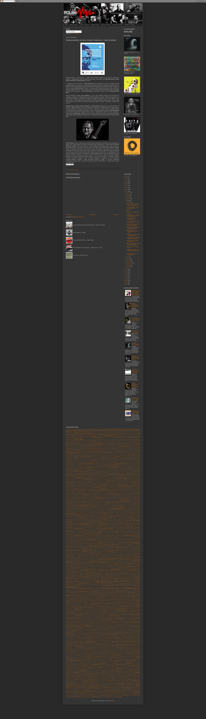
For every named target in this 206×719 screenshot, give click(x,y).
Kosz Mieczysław (133, 534)
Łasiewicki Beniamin (84, 557)
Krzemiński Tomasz (107, 540)
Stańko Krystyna (115, 641)
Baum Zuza (113, 439)
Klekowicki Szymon (122, 523)
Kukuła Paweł (106, 543)
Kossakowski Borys (136, 532)
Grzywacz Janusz (78, 494)
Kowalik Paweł (68, 536)
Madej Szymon (131, 559)
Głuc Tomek (119, 486)
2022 (126, 276)
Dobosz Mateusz (83, 467)
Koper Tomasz (83, 531)
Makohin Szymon (97, 562)
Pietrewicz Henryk (92, 602)
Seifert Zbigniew (80, 628)
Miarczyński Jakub (90, 571)
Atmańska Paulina (87, 434)
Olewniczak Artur (75, 590)
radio (74, 615)
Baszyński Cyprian (101, 439)
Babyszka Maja (110, 434)
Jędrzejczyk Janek (94, 509)
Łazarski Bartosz (98, 557)
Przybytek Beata (111, 613)
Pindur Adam (68, 603)
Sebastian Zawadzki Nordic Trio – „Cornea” (135, 344)
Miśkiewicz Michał (99, 576)
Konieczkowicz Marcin (87, 530)
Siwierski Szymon (115, 630)
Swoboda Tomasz (100, 649)
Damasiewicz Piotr (118, 463)
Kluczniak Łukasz (103, 524)
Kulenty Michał (135, 543)
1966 (80, 429)
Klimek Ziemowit (84, 524)
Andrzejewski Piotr (112, 433)
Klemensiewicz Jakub (131, 523)
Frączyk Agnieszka (130, 478)
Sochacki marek (69, 637)
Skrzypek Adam (89, 633)
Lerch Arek (99, 550)
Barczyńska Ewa (104, 437)
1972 (91, 429)
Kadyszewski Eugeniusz (119, 513)
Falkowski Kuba (122, 475)
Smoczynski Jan (87, 634)
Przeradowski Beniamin (112, 611)
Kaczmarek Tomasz (95, 513)
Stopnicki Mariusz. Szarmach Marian (90, 645)
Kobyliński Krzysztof (122, 525)
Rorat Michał (131, 619)
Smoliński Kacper (123, 634)
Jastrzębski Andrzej (129, 508)
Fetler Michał (75, 477)
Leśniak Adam (127, 550)
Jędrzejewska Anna (101, 509)
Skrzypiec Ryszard (103, 633)
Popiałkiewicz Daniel (112, 607)
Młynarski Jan (119, 576)
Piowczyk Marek (125, 603)
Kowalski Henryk (106, 536)
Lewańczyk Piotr (117, 551)
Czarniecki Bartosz (90, 462)
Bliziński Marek (112, 444)
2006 (87, 430)
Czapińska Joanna (77, 462)
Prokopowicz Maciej (69, 611)
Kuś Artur (133, 546)
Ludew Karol (101, 555)
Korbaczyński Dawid (107, 531)
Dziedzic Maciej (120, 474)
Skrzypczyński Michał (82, 633)
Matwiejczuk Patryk (89, 569)
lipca (127, 257)
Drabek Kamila (75, 470)
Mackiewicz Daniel (102, 559)
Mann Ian (83, 565)
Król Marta (118, 539)
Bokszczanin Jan (73, 447)
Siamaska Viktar (100, 629)
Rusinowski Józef (73, 622)
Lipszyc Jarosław (71, 554)
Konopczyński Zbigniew (128, 530)
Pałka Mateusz (101, 594)
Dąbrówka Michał (125, 464)
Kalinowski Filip (105, 515)
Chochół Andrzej (99, 455)
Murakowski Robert (124, 578)
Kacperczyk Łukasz (93, 512)
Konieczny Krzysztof (111, 530)
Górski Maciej (68, 490)
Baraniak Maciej (69, 437)
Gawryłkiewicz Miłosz (136, 482)
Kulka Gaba (75, 544)
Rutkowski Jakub (94, 622)
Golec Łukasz (77, 487)
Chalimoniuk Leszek (107, 454)
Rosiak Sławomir (137, 619)
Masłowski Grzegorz (75, 567)
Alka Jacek (87, 433)
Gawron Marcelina (98, 482)
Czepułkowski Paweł (69, 463)
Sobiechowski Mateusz (95, 636)
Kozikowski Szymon (74, 538)
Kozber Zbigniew (130, 536)
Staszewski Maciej (103, 642)
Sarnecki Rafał (89, 626)
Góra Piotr (98, 489)
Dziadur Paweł (106, 474)
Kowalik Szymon (75, 536)
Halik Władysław (78, 497)
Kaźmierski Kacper (129, 520)
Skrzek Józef (68, 633)
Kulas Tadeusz (117, 543)
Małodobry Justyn (136, 563)
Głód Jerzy (93, 486)
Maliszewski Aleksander (100, 563)
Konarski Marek (133, 528)
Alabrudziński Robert (120, 431)
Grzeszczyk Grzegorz (120, 493)
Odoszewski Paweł (97, 587)
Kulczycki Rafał (122, 543)
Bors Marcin (120, 448)
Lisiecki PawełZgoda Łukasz (79, 554)
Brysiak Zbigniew (78, 451)
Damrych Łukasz (132, 463)
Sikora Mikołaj (80, 630)
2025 (126, 282)
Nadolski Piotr (133, 580)
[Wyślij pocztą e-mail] (67, 164)
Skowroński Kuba (121, 632)
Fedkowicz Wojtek (136, 475)
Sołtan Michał (96, 638)
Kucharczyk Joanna (110, 542)
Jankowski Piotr (137, 505)
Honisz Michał (68, 500)
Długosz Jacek (69, 467)
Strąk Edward (121, 645)
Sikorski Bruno (91, 630)
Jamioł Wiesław (113, 504)
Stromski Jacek (134, 645)
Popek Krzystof (98, 607)
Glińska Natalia (110, 485)
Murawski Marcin (136, 578)
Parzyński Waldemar (104, 595)
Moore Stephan (86, 577)
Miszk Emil (75, 576)
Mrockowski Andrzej (81, 578)
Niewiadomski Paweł (80, 584)
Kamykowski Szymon (134, 516)
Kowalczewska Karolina (91, 535)
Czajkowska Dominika (115, 460)
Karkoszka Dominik (69, 519)
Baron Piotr (120, 437)
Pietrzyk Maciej (106, 602)
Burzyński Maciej (115, 452)
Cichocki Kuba (75, 458)
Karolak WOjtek (103, 519)
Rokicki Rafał (73, 619)
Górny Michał (137, 489)
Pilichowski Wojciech (129, 602)
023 (66, 429)
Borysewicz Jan (125, 448)
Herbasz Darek (85, 498)
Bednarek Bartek (89, 440)
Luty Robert (120, 555)
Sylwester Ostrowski (129, 649)
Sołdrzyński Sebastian (83, 638)
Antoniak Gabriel (134, 433)
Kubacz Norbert (82, 542)
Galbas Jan (138, 479)
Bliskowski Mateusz (105, 444)
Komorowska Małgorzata (118, 528)
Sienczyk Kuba (69, 630)
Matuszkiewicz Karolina (80, 569)
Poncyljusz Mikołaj (90, 607)
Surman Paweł (69, 649)
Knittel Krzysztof (84, 525)
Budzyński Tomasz (136, 451)
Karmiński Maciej (83, 519)
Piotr (79, 603)
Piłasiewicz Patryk (136, 602)
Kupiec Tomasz (131, 544)
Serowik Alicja (68, 629)
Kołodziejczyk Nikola (78, 528)
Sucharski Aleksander (99, 648)
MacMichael (118, 559)
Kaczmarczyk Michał (126, 512)
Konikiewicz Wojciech (119, 530)
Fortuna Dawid (80, 478)
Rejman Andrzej (105, 617)
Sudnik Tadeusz (126, 648)
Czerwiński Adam (89, 463)
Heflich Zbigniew (134, 497)
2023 (126, 278)
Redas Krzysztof (99, 617)
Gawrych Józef (128, 482)
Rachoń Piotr (126, 614)
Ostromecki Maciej (133, 591)
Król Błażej (114, 539)
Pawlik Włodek (133, 596)
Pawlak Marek (97, 596)
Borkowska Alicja (137, 447)
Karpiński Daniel (121, 519)
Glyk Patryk (76, 486)
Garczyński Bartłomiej (119, 481)
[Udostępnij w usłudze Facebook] (71, 164)
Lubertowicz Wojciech (135, 554)
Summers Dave (137, 648)
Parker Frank (97, 595)
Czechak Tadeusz (111, 462)
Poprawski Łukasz (78, 609)
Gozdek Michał (93, 489)
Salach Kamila (115, 625)
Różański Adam (80, 621)
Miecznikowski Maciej (75, 573)
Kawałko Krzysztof (85, 520)
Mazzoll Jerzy (102, 570)
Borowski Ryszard (113, 448)
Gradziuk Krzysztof (95, 490)
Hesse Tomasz (106, 498)
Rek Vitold (117, 617)
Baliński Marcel (76, 435)
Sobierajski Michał (104, 636)
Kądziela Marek (69, 521)
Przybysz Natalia (98, 613)
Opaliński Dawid (125, 590)
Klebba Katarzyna (115, 523)
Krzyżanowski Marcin (70, 542)
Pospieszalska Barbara (93, 609)
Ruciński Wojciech (101, 621)
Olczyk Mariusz (122, 587)
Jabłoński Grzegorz (110, 501)
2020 (126, 272)
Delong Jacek (68, 466)
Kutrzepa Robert (93, 547)
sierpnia (128, 259)
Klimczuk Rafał (78, 524)
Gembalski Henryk (96, 483)
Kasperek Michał (133, 519)
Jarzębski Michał (69, 508)
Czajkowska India (122, 460)
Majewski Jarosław (122, 561)
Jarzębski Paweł (75, 508)
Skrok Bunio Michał (136, 632)
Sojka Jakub (78, 637)
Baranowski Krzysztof (83, 437)
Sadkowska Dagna (69, 625)
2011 (126, 180)
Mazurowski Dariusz (95, 570)
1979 (106, 429)
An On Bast (99, 433)
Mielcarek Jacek (83, 573)
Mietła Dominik (113, 573)
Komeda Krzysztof (99, 528)
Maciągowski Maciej (81, 559)
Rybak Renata (133, 622)
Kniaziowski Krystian (77, 525)
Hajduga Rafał (129, 496)
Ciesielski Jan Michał (111, 458)
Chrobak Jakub (111, 456)
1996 (137, 429)
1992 (128, 429)
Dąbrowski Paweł (103, 464)
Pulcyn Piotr (71, 614)
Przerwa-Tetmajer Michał (121, 611)
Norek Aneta (99, 584)
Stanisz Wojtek (77, 641)
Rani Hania (127, 615)
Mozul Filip (138, 577)
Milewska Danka (90, 574)
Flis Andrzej (110, 477)
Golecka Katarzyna (88, 487)
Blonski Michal (118, 444)
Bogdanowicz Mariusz (124, 446)
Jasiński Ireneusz (95, 508)
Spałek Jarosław (132, 638)
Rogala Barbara (99, 618)
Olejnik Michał (68, 588)
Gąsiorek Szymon (88, 483)
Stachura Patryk (124, 640)
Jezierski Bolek (88, 509)
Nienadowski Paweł (72, 584)
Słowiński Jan (137, 633)
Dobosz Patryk (90, 467)
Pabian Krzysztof (110, 592)
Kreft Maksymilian (108, 539)
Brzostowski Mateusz (100, 451)
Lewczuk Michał (137, 551)
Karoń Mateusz (110, 519)
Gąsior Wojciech (81, 483)
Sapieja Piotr (75, 626)
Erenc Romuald (112, 475)
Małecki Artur (112, 563)
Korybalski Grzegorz (83, 532)
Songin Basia (107, 638)
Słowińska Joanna (131, 633)
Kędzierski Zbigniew (76, 521)
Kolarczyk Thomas (102, 527)
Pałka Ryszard (107, 594)
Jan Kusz (118, 504)
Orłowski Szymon (136, 590)
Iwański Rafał (84, 501)
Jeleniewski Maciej (73, 509)
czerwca (128, 202)
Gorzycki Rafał (76, 489)
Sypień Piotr (135, 649)
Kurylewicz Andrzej (114, 546)
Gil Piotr (86, 485)
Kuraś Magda (68, 546)
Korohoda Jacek (75, 532)
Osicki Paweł (94, 591)
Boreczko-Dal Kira (118, 447)
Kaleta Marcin (72, 515)
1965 (77, 429)
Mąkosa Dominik (121, 570)
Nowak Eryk (138, 584)
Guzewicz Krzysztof (71, 496)
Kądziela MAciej (136, 520)
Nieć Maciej (76, 582)
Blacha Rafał (87, 444)
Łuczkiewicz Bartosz (77, 558)
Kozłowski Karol (95, 538)
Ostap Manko (112, 591)
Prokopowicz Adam (136, 610)
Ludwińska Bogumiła (107, 555)
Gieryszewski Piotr (76, 485)
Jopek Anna (138, 509)
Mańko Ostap (95, 565)
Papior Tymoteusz (83, 595)
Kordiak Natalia (115, 531)
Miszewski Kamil (69, 576)
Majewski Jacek (108, 561)
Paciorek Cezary (131, 592)
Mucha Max (103, 578)
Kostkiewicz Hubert (103, 534)
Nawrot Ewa (132, 581)
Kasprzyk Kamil (72, 520)
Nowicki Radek (136, 585)
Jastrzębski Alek (121, 508)
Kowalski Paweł (118, 536)
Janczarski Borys (133, 504)
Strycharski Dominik (80, 646)
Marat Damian (100, 565)
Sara (79, 626)
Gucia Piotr (98, 494)
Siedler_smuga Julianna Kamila (122, 629)
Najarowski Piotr (83, 581)
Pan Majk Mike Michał (127, 594)
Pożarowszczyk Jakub (96, 610)
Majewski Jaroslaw (114, 561)
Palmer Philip (87, 594)
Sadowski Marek (92, 625)
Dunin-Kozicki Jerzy (122, 471)
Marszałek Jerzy (117, 566)
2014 (126, 185)
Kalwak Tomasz (77, 516)
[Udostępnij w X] (70, 164)
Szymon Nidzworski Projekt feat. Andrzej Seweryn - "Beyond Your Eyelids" (89, 225)
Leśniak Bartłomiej (133, 550)
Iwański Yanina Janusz (91, 501)
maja (127, 200)
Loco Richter (107, 554)
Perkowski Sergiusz (126, 598)
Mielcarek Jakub (90, 573)
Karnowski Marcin (96, 519)
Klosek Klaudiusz (96, 524)
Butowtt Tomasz (122, 452)
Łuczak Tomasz (136, 557)
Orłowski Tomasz (69, 591)
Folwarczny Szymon (130, 477)
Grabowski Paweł (74, 490)
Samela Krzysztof (128, 625)
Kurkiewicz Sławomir (93, 546)
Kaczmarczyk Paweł (70, 513)
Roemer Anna (92, 618)
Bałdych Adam (94, 436)
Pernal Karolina (79, 599)
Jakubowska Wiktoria (83, 504)
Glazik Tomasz (104, 485)
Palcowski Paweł (82, 594)
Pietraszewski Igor (85, 602)
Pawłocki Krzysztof (72, 598)
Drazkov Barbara (103, 470)
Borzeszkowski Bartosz (132, 448)
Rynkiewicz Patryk (106, 623)
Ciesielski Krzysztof (119, 458)
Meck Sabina (127, 570)
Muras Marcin (130, 578)
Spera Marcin (137, 638)
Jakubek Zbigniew (136, 502)
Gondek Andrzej (129, 487)
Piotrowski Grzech (111, 603)
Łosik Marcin (116, 557)
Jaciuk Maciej (133, 501)
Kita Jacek (96, 523)
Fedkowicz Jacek (129, 475)
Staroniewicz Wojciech (79, 642)
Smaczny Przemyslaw (79, 634)
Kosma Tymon (118, 532)
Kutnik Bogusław (78, 547)
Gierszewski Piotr (69, 485)
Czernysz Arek (83, 463)
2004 (82, 430)
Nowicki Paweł (125, 585)
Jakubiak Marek (69, 504)
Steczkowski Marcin (70, 644)
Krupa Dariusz (70, 540)
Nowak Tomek (80, 585)
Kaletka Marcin (86, 515)
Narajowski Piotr (126, 581)
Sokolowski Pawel (96, 637)
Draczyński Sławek (82, 470)
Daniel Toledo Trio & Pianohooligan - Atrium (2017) (132, 231)
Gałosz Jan (79, 481)
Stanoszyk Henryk (107, 641)
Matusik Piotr (122, 567)
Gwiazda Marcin (91, 496)
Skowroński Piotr (128, 632)
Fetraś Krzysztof (82, 477)
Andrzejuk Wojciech (120, 433)
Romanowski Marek (94, 619)
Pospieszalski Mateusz (130, 609)
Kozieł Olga (68, 538)
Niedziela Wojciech (101, 582)
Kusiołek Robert (128, 546)
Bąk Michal (72, 440)
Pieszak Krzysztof (72, 602)
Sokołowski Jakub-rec (120, 637)
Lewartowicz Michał (124, 551)
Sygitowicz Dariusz (113, 649)
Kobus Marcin (107, 525)
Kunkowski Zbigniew (123, 544)
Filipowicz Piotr (93, 477)
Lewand (70, 551)
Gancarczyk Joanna (85, 481)
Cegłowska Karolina (80, 454)
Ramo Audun (122, 615)
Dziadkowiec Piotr (100, 474)
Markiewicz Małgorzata (80, 566)
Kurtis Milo (108, 546)
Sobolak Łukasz (117, 636)
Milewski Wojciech (102, 574)
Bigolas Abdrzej (134, 443)
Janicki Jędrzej (84, 505)
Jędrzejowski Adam (118, 509)
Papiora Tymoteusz (90, 595)
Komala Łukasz (86, 528)
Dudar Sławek (86, 471)
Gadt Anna (94, 479)
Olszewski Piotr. (103, 590)
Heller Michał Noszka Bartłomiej (76, 498)
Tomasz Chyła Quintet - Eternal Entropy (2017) (133, 222)
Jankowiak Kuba (123, 505)
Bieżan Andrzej (128, 443)
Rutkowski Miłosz (114, 622)
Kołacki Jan (117, 527)
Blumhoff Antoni (127, 444)
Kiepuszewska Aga (117, 521)
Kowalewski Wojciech (136, 535)
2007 (90, 430)
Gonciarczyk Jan (122, 487)
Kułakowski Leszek (107, 544)
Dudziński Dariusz (110, 471)
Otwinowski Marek (90, 592)
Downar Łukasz (69, 470)
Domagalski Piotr (69, 468)
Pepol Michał (114, 598)
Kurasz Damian (137, 544)
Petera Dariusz (90, 599)
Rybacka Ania (127, 622)
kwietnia (128, 198)
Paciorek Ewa (137, 592)
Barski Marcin (125, 437)
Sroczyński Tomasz (90, 640)
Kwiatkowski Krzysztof (128, 547)
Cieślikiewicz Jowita (97, 459)
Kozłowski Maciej (102, 538)
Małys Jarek (68, 565)
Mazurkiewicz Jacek (86, 570)
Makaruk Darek (90, 562)
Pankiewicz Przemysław (135, 594)
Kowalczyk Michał (106, 535)
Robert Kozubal (135, 617)
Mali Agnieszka (129, 562)
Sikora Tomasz (86, 630)
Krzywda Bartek (125, 540)
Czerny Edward (76, 463)
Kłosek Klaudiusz (119, 524)
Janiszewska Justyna (110, 505)
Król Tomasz (122, 539)
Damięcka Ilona (125, 463)
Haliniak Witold (90, 497)
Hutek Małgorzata (89, 500)
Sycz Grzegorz (107, 649)
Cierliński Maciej (103, 458)
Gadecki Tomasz (88, 479)
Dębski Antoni (109, 466)
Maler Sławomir (123, 562)
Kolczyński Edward (110, 527)
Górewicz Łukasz (111, 489)
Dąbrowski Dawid (90, 464)
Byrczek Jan (133, 452)
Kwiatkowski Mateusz (136, 547)
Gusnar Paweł (129, 494)
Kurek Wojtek (85, 546)
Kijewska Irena (123, 521)
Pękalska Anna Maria (129, 599)
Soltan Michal (71, 638)
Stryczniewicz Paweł (88, 646)
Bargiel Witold (109, 437)
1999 (69, 430)
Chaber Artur (93, 454)
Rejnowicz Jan (112, 617)
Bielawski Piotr (89, 443)
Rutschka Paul (121, 622)
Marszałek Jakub (110, 566)
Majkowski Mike (77, 562)
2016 (126, 189)
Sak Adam (97, 625)
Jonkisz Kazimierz (131, 509)
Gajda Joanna (115, 479)
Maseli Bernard (137, 566)
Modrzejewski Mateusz (127, 576)
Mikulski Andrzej (76, 574)
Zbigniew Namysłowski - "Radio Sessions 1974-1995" (135, 305)
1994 (132, 429)
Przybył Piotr (77, 613)
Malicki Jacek (134, 562)
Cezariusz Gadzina (87, 454)
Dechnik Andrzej (137, 464)
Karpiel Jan (115, 519)
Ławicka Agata (91, 557)
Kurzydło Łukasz (121, 546)
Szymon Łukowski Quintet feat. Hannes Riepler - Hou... (133, 204)
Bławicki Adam (93, 445)
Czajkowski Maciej (136, 460)
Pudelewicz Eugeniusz (126, 613)
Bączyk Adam (129, 439)
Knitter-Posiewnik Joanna (93, 525)
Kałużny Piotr (93, 516)
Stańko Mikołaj (122, 641)
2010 (126, 178)
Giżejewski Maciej (92, 485)
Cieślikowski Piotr (104, 459)
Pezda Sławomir (109, 599)
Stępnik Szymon (125, 644)
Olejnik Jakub (137, 587)
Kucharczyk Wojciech (118, 542)
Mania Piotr (73, 565)
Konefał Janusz (79, 530)
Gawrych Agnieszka (121, 482)
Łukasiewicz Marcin (84, 558)
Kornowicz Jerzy (69, 532)
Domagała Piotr (76, 468)
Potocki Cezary (89, 610)
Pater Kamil (135, 595)
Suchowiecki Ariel (115, 648)
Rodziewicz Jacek (86, 618)
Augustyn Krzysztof (94, 434)
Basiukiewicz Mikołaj (93, 439)
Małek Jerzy (117, 563)
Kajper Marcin (126, 513)
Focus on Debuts (84, 24)
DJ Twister (133, 466)
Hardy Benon (122, 497)
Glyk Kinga (72, 486)
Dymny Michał (77, 474)
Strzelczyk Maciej (104, 646)
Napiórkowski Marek (118, 581)
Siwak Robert (108, 630)
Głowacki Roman (88, 486)
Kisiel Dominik (85, 523)
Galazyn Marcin (132, 479)
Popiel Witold (118, 607)
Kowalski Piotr (124, 536)
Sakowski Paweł (102, 625)
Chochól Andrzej (92, 455)
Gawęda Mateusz (70, 482)
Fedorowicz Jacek (69, 477)
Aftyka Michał (105, 431)
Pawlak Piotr (102, 596)
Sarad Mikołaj (82, 626)
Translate (77, 33)
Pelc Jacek (79, 598)
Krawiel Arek (102, 539)
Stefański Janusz (99, 644)
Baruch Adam (78, 439)
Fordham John (137, 477)
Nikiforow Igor (93, 584)
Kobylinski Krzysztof (114, 525)
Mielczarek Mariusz (98, 573)
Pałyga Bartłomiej (119, 594)
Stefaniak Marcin (77, 644)
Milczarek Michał (83, 574)
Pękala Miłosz (122, 599)
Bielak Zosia (83, 443)
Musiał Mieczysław (69, 580)
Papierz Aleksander (76, 595)
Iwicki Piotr (98, 501)
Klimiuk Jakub (90, 524)
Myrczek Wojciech (96, 580)
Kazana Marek (106, 520)
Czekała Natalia (137, 462)
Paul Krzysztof (80, 596)
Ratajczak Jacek (69, 617)
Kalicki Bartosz (92, 515)
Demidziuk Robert (89, 466)
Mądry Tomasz (115, 570)
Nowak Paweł (68, 585)
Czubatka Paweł (97, 463)
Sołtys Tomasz (102, 638)
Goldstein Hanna (71, 487)
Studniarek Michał (118, 646)
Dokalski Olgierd (131, 467)
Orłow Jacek (130, 590)
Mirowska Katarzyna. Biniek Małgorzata (126, 574)
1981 (110, 429)
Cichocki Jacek (69, 458)
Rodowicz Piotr (80, 618)
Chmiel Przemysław (85, 455)
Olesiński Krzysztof (95, 588)
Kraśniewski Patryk (131, 538)
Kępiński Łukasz (90, 521)
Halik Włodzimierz (84, 497)
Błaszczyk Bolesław (86, 445)
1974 (95, 429)
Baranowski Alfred (75, 437)
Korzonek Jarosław (105, 532)
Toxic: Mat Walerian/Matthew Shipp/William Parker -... (132, 228)
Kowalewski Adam (127, 535)
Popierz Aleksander (125, 607)
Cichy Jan (86, 458)
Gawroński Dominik (113, 482)
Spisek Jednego (69, 640)
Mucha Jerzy (98, 578)
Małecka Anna (107, 563)
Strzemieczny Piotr (111, 646)
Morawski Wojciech (96, 577)
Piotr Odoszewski (83, 603)
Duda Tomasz (74, 471)
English (107, 475)
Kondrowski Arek (73, 530)
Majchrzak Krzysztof (74, 561)
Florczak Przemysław (122, 477)
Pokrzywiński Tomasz (104, 606)
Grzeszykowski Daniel (128, 493)
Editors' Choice (74, 24)
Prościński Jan (82, 611)
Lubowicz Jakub (77, 555)
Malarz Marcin (117, 562)
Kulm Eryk (86, 544)
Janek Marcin (71, 505)
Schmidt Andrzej (128, 626)
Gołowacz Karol (109, 487)
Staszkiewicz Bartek (110, 642)
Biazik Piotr (68, 443)
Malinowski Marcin (73, 563)
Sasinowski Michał (102, 626)
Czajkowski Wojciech (70, 462)
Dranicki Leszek (89, 470)
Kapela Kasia (94, 517)
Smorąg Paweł (137, 634)
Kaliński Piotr (126, 515)
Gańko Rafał (98, 481)
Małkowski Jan (130, 563)
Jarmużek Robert (87, 506)
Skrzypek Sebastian (96, 633)
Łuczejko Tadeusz (69, 558)
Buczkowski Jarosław (114, 451)
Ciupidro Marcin (117, 459)
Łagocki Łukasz (137, 555)
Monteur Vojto (75, 577)
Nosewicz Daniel (104, 584)
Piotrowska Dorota (103, 603)
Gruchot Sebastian (109, 491)
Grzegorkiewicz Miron (72, 493)
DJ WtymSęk (137, 466)
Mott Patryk (128, 577)
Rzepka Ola (118, 623)
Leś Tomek (121, 550)
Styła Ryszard (71, 648)
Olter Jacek (109, 590)
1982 (113, 429)
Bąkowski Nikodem (82, 440)
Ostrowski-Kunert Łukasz (82, 592)
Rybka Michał (72, 623)
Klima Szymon (72, 524)
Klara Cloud (109, 523)
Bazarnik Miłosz (123, 439)
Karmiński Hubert (76, 519)
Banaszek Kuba (114, 435)
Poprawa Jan (71, 609)
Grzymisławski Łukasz (70, 494)
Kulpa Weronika (92, 544)
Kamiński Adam (105, 516)
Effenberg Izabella (72, 475)
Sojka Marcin (83, 637)
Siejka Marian (130, 629)
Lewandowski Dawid (93, 551)
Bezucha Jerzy (111, 441)
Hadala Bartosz (104, 496)
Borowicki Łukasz (69, 448)
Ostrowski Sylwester (73, 592)
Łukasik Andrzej (91, 558)
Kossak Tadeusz (129, 532)
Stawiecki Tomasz (128, 642)
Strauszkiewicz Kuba (107, 645)
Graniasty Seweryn (119, 490)
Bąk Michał (76, 440)
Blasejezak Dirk (98, 444)
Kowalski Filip (100, 536)
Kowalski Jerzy (112, 536)
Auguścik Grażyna (102, 434)
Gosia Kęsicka (87, 489)
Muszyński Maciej (83, 580)
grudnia (128, 266)
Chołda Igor (70, 456)
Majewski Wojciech (69, 562)
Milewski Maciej (96, 574)
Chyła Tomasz (129, 456)
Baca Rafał (115, 434)
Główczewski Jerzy (108, 486)
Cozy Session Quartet (129, 459)
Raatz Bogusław (120, 614)
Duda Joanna (137, 470)
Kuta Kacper (72, 547)
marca (127, 196)
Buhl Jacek (68, 452)
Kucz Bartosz (70, 543)
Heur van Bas (112, 498)
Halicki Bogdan (71, 497)
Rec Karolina (92, 617)
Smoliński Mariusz (130, 634)
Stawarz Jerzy (117, 642)
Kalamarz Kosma (133, 513)
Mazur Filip (122, 569)
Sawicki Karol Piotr (115, 626)
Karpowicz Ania (127, 519)
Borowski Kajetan (99, 448)
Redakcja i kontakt (129, 24)
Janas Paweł (126, 504)
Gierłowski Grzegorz (136, 483)
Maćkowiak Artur (124, 559)
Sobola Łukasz (110, 636)
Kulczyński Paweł (129, 543)
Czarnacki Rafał (84, 462)
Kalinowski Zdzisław (120, 515)
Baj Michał (138, 434)
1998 (67, 430)
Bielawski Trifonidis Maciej (97, 443)
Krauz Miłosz (137, 538)
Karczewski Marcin (136, 517)
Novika (114, 584)
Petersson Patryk (96, 599)
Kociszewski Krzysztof (77, 527)
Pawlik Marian (127, 596)
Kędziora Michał (84, 521)
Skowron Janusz (114, 632)
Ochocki (92, 587)
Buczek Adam (107, 451)
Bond (93, 447)
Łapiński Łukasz (77, 557)
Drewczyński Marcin (118, 470)
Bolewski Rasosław (88, 447)
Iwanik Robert (78, 501)
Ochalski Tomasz (87, 587)
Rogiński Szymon (127, 618)
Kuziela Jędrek (112, 547)
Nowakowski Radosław (88, 585)
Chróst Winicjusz (117, 456)
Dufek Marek (116, 471)
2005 (84, 430)
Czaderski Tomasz (100, 460)
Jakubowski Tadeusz (99, 504)
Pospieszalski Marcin (112, 609)
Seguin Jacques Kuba (72, 627)
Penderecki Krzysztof (99, 598)
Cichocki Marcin (81, 458)
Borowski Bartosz (92, 448)
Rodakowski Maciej (72, 618)
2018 (126, 269)
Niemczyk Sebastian (118, 582)
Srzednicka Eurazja (97, 640)
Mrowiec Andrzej (88, 578)
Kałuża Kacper (83, 516)
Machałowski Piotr (132, 558)
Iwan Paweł (68, 501)
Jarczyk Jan (68, 506)
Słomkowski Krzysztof (123, 633)
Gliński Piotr (115, 485)
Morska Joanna (117, 577)
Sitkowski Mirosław (102, 630)
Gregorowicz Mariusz (127, 490)
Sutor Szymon (80, 649)
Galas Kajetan (126, 479)
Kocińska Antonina (136, 525)
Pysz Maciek (113, 614)
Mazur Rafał (134, 569)
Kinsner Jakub (69, 523)
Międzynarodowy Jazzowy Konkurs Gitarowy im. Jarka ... (132, 251)
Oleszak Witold (102, 588)
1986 (121, 429)
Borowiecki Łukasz (76, 448)
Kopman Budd (94, 531)
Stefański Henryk (92, 644)
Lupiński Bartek (114, 555)
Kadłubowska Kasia (110, 513)
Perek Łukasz (119, 598)
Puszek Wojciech (107, 614)
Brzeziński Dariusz (85, 451)
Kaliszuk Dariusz (71, 516)
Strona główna (92, 214)
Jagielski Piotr (84, 502)
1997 (139, 429)
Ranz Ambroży (132, 615)
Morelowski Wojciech (104, 577)
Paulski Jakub (86, 596)
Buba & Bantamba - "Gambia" (79, 232)
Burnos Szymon (108, 452)
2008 (92, 430)
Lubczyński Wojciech (127, 554)
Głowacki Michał (81, 486)
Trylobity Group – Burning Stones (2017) (132, 241)
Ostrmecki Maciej (126, 591)
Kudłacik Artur (89, 543)
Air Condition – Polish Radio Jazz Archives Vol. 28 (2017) (136, 319)
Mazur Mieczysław (127, 569)
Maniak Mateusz (78, 565)
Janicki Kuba (90, 505)
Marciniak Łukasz (118, 565)
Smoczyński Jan (103, 634)
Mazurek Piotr (71, 570)
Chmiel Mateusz (78, 455)
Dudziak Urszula (103, 471)
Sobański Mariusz (87, 636)
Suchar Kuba (92, 648)
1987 (124, 429)
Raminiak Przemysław (114, 615)
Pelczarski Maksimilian (86, 598)
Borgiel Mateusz (130, 447)
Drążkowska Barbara (110, 470)
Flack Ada (99, 477)
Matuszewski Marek (72, 569)
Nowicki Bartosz (111, 585)
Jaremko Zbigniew (80, 506)
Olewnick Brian (69, 590)
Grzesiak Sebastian (105, 493)
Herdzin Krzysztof (100, 498)
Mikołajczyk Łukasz (69, 574)
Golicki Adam (95, 487)
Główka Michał (114, 486)
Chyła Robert (123, 456)
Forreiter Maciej (74, 478)
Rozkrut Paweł (68, 621)
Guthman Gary (135, 494)
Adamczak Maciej (86, 432)
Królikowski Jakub (133, 539)
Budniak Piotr (122, 451)
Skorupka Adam (99, 632)
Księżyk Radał (76, 542)
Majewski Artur (93, 561)
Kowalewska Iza (120, 535)
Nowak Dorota (132, 584)
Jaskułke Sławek (114, 508)
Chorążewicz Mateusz (86, 456)
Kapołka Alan (100, 517)
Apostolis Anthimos (70, 434)
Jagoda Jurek (102, 502)
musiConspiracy (76, 580)
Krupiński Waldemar (82, 540)
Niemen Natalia (132, 582)
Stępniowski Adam (132, 644)
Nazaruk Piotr (137, 581)
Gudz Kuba (108, 494)
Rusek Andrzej (132, 621)
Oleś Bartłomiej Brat (129, 588)
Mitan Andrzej (106, 576)
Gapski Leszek (103, 481)
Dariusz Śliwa (137, 463)
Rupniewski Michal (126, 621)
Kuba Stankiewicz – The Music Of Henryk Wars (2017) (133, 215)
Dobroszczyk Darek (98, 467)
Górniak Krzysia (126, 489)
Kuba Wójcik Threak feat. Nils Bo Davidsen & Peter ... (132, 225)
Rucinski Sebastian (94, 621)
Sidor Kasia (106, 629)
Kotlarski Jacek (83, 535)
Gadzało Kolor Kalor (101, 479)
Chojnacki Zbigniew (131, 455)
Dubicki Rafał (124, 470)
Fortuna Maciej (87, 478)
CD (136, 452)
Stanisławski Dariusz (70, 641)
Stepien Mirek (113, 644)
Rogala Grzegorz (105, 618)
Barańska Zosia (90, 437)
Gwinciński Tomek (97, 496)
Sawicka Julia (109, 626)
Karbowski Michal (124, 517)
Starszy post (116, 214)
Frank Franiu (106, 478)
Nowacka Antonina (119, 584)
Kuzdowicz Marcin (105, 547)
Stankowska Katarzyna (99, 641)
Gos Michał (82, 489)
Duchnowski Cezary (130, 470)
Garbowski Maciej (111, 481)
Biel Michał (73, 443)
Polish (123, 606)
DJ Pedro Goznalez (127, 466)
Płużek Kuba (137, 604)
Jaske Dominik (107, 508)
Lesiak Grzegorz (110, 550)
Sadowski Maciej (85, 625)
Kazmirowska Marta (113, 520)
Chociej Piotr (104, 455)
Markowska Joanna (95, 566)
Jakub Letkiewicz (123, 502)
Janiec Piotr (103, 505)
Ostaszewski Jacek (119, 591)
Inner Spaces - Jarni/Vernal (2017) (80, 255)
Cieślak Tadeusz (90, 459)
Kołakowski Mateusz (129, 527)
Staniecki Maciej (130, 640)
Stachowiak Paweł (110, 640)
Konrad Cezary (69, 531)
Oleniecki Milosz (88, 588)
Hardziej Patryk (128, 497)
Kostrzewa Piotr (117, 534)
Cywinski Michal (86, 460)
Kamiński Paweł (119, 516)
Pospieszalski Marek (120, 609)
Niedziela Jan (94, 582)
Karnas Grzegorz (89, 519)
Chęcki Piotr (134, 454)
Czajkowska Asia (107, 460)
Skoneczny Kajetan (83, 632)
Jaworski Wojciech (136, 508)
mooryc (91, 577)
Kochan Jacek (129, 525)
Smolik (118, 634)
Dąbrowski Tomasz (117, 464)
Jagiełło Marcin (89, 502)
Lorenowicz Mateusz (119, 554)
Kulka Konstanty (81, 544)
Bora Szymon (104, 447)
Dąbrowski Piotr (110, 464)
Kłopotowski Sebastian (111, 524)
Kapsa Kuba (111, 517)
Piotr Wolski (89, 603)
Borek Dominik (124, 447)
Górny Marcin (132, 489)
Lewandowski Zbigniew (109, 551)
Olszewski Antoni (87, 590)
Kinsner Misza (74, 523)
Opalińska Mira (118, 590)
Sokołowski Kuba (127, 637)
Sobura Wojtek (131, 636)
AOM (139, 433)
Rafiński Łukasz (90, 615)
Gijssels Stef (82, 485)
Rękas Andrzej (129, 617)
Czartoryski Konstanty (98, 462)
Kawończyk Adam (99, 520)
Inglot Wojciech (134, 500)
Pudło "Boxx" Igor (134, 613)
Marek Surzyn (133, 565)
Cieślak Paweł (84, 459)
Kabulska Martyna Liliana (84, 512)
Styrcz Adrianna (77, 648)
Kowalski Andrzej (89, 536)
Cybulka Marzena (72, 460)
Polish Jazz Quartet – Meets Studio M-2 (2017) (132, 207)
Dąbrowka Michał (76, 464)
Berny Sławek (90, 441)
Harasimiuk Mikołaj (108, 497)
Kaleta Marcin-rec (79, 515)
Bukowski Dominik (75, 452)
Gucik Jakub (103, 494)
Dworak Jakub (95, 473)
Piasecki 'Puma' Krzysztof (73, 600)
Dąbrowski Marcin (96, 464)
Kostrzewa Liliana (110, 534)
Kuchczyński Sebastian (135, 542)
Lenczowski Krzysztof (87, 550)
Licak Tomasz (92, 553)
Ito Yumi (138, 500)
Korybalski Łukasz (90, 532)
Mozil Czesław (133, 577)
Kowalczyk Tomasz (113, 535)
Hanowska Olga (102, 497)
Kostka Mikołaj (96, 534)
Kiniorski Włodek (137, 521)
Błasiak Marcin (133, 444)
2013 (126, 183)
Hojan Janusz (117, 498)
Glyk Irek (67, 486)
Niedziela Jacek (88, 582)
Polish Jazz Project (117, 24)
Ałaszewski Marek (93, 433)
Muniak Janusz (116, 578)
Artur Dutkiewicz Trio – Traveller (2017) (131, 219)
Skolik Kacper (77, 632)
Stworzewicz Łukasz (127, 646)
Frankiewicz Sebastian (122, 478)
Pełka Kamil (92, 598)
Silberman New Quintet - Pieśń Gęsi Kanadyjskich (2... (133, 244)
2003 (79, 430)
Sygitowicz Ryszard (121, 649)
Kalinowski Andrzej (98, 515)
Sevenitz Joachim (74, 629)
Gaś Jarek (131, 481)
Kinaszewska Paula (130, 521)
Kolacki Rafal (96, 527)
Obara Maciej (81, 587)
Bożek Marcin (81, 449)
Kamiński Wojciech (126, 516)
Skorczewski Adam (91, 632)
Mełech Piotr (71, 571)
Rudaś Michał (107, 621)
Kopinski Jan (88, 531)
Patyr (70, 596)
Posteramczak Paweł (82, 610)
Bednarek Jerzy (102, 440)
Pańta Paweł (69, 595)
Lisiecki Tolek (87, 554)
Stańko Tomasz (128, 641)
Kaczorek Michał (102, 513)
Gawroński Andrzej (105, 482)
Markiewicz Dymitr (72, 566)
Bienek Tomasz (106, 443)
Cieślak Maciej (78, 459)
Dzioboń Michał (134, 474)
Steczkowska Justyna (136, 642)
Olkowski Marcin (81, 590)
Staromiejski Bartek (70, 642)
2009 (126, 176)
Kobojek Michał (101, 525)
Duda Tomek (80, 471)
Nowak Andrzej (126, 584)
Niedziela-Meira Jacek (110, 582)
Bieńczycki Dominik (113, 443)
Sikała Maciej (75, 630)
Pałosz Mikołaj (112, 594)
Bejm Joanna (128, 440)
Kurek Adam (74, 546)
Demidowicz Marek (81, 466)
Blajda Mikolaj (92, 444)
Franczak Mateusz (94, 478)
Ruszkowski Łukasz (86, 622)
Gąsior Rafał (75, 483)
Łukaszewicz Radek (98, 558)
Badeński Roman (132, 434)
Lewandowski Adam (84, 551)
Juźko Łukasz (68, 512)
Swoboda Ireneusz (92, 649)
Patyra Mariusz (74, 596)
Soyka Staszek (125, 638)
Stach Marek (103, 640)
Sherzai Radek (88, 629)
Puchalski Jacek (118, 613)
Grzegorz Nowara (89, 493)
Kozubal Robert (115, 538)
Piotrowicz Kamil (95, 603)
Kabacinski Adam (75, 512)
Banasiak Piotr (107, 436)
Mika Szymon (124, 573)
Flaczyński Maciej (104, 477)
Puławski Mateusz (85, 614)
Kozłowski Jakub (81, 538)
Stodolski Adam (71, 645)
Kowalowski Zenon (82, 536)
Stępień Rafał (118, 644)
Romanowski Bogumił (86, 619)
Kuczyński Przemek (82, 543)
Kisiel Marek (91, 523)
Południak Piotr (76, 607)
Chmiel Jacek (72, 455)
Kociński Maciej (69, 527)
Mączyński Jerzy (109, 570)
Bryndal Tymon (72, 451)
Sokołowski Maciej (134, 637)
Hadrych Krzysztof (117, 496)
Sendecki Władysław (100, 627)
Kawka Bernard (92, 520)
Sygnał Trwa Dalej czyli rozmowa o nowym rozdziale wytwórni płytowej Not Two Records (136, 293)
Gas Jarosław (126, 481)
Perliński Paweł (133, 598)
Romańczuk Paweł (111, 619)
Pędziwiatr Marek (116, 599)
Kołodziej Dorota (137, 527)
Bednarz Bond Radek (110, 440)
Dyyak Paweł (94, 474)
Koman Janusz (92, 528)
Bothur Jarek (71, 449)
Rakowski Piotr (106, 615)
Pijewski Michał (119, 602)
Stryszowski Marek (96, 646)
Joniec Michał (124, 509)
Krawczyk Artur (76, 539)
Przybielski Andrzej (70, 613)
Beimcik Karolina (123, 440)
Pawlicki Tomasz (114, 596)
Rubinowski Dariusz (87, 621)
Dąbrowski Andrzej (83, 464)
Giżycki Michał (97, 485)
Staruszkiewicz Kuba (88, 642)
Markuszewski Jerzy (103, 566)
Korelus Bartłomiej (136, 531)
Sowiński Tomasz (118, 638)
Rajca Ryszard (96, 615)
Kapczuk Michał (82, 517)
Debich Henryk (131, 464)
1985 (119, 429)
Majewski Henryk (100, 561)
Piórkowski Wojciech (132, 603)
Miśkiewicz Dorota (82, 576)
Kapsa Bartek (106, 517)
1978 (104, 429)
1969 (84, 429)
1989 (126, 429)
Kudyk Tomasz (95, 543)
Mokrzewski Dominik (136, 576)
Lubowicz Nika (82, 555)
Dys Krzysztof (83, 474)
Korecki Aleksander (121, 531)
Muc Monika (93, 578)
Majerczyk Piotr (87, 561)
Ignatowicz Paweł (117, 500)
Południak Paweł (69, 607)
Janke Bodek (116, 505)
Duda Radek (68, 471)
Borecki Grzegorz (111, 447)
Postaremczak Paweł (73, 610)
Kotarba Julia (78, 535)
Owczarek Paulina (97, 592)
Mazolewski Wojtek (115, 569)
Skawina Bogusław (127, 630)
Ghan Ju (113, 483)
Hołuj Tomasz (137, 498)
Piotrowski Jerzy (118, 603)
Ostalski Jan (107, 591)
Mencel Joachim (77, 571)
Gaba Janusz (81, 479)
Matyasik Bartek (96, 569)
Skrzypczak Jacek (74, 633)
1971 (88, 429)
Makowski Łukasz (111, 562)
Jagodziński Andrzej (109, 502)
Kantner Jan (75, 517)
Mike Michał (129, 573)
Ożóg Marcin (103, 592)
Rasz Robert (137, 615)
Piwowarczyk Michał (87, 604)
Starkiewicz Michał (136, 641)
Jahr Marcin (116, 502)
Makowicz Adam (104, 562)
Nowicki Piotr (130, 585)
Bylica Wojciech (128, 452)
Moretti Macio (110, 577)
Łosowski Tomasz (122, 557)
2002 (77, 430)
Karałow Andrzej (117, 517)
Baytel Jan (118, 439)
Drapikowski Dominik (96, 470)
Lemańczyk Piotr (72, 550)
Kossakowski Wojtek (70, 534)
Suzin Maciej (86, 649)
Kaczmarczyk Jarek (118, 512)
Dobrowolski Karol (105, 467)
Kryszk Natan (88, 540)
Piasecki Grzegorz (82, 600)
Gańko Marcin (92, 481)
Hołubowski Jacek (131, 498)
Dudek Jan (91, 471)
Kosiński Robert (112, 532)
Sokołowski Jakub (111, 637)
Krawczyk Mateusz (83, 539)
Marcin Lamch (105, 565)
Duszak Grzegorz (130, 471)
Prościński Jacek (76, 611)
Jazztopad (68, 509)
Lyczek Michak (125, 555)
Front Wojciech (69, 479)
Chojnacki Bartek (110, 455)
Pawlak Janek (91, 596)
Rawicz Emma (82, 617)
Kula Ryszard (111, 543)
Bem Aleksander (135, 440)
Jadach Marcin (78, 502)
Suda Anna (121, 648)
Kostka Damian (84, 534)
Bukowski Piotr (82, 452)
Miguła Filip (119, 573)
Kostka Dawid (90, 534)
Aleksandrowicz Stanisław (79, 433)
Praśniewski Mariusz (120, 610)
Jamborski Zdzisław (106, 504)
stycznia (128, 193)
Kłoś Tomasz (131, 524)
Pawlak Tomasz (108, 596)
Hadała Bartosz (110, 496)
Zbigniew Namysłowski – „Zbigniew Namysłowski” (135, 385)
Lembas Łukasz (79, 550)
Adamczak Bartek (77, 432)
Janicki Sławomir (97, 505)
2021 (126, 274)
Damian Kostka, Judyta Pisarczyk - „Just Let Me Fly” (136, 412)
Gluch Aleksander (131, 485)
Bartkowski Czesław (132, 437)
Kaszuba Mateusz (78, 520)
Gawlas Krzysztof (77, 482)
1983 (115, 429)
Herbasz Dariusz (92, 498)
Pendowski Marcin (107, 598)
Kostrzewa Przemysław (125, 534)
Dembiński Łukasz (74, 466)
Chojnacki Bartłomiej (117, 455)
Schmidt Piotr (134, 626)
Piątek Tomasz (94, 600)
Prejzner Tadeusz (128, 610)
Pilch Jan (124, 602)
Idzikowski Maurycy (106, 500)
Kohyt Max (84, 527)
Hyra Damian (95, 500)
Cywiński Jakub (93, 460)
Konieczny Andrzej (95, 530)
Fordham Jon (68, 478)
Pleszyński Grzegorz (96, 604)
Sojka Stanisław (89, 637)
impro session (128, 500)
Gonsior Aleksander (136, 487)
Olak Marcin (116, 587)
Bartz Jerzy (71, 439)
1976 (99, 429)
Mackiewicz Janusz (111, 559)
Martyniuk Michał (123, 566)
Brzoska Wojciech (92, 451)
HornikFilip (73, 500)
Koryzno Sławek (98, 532)
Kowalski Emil (94, 536)
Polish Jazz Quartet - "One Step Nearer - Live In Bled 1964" (136, 371)
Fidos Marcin (88, 477)
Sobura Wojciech (124, 636)
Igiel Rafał (111, 500)
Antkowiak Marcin (127, 433)
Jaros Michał (94, 507)
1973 (93, 429)
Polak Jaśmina (112, 606)
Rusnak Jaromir (80, 622)
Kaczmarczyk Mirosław (135, 512)
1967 (82, 429)
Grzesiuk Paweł (112, 493)
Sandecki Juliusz (69, 626)
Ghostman (118, 483)
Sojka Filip (74, 637)
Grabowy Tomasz (81, 490)
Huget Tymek (83, 500)
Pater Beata (130, 595)
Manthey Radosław (88, 565)
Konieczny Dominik (103, 530)
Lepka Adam (94, 550)
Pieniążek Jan (112, 600)
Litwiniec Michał (93, 554)
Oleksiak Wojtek (81, 588)
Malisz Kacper (92, 563)
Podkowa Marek (76, 606)
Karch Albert (130, 517)
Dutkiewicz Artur (137, 471)
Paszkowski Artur (124, 595)
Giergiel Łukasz (128, 483)
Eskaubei (117, 475)
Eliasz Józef (92, 475)
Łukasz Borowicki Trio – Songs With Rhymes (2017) (133, 235)
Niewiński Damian (87, 584)
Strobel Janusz (128, 645)
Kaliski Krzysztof (133, 515)
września (128, 261)
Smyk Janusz (77, 636)
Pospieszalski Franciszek (103, 609)
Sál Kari (106, 625)
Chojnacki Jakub (124, 455)
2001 (74, 430)
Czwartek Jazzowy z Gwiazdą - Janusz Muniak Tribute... (133, 238)
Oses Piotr (90, 591)
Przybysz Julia (92, 613)
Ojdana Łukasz (104, 587)
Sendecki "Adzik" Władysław (110, 627)
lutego (127, 194)
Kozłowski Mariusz (108, 538)
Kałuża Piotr (88, 516)
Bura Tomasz (102, 452)
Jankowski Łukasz (130, 505)
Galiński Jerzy (68, 481)
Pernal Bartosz (73, 599)
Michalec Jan (112, 571)
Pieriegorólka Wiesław (124, 600)
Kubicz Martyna (95, 542)
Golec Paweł (82, 487)
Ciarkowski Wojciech (136, 456)
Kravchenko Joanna (69, 539)
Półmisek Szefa (95, 24)
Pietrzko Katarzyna (99, 602)
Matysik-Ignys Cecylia (103, 569)
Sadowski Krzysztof (78, 625)
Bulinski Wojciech (88, 452)
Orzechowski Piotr (84, 591)
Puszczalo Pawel (93, 614)
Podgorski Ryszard (69, 606)
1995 (135, 429)
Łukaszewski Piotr (105, 558)
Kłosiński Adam (125, 524)
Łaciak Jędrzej (131, 555)
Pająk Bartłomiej (69, 594)
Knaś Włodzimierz (69, 525)
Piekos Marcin (107, 600)
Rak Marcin (101, 615)
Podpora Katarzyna (83, 606)
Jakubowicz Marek (75, 504)
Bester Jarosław (96, 441)
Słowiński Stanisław (70, 634)
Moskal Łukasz (122, 577)
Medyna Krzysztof (134, 570)
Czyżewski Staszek (110, 463)
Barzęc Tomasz (86, 439)
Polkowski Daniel (136, 606)
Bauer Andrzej (108, 439)
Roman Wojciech (79, 619)
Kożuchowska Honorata (122, 538)
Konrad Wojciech (76, 531)
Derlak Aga (99, 466)
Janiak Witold (77, 505)
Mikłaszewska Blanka (136, 573)
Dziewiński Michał (126, 474)
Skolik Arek (71, 632)
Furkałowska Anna (75, 479)
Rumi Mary (120, 621)
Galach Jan (121, 479)
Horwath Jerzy (78, 500)
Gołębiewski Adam (102, 487)
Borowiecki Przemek (85, 448)
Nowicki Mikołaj (119, 585)
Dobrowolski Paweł (113, 467)
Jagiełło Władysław (96, 502)
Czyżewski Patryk (103, 463)
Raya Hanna (87, 617)
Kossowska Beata (77, 534)
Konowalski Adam (136, 530)
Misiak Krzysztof (137, 574)
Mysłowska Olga (103, 580)
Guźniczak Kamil (78, 496)
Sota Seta (113, 638)
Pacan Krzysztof (117, 592)
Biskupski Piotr (81, 444)
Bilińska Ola (72, 444)
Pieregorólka (117, 600)
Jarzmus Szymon (88, 508)
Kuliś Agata (70, 544)
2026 (126, 284)
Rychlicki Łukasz (79, 623)
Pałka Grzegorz (94, 594)
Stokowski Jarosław (79, 645)
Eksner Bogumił (87, 475)
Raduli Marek (78, 615)
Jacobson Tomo (71, 502)
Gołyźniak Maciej (115, 487)
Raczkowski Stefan (69, 615)
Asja (82, 434)
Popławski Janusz (132, 607)
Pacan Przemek (124, 592)
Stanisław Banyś (137, 640)
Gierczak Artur (122, 483)
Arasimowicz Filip (78, 434)
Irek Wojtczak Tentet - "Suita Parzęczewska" (135, 399)
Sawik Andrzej (122, 626)
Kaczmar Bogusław (102, 512)
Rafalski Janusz (84, 615)
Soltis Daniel (76, 638)
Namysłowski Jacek (98, 581)
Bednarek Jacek (96, 440)
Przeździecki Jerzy (136, 611)
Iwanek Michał (73, 501)
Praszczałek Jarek (112, 610)
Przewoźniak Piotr (129, 611)
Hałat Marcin (96, 497)
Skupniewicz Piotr (110, 633)
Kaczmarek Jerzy (88, 513)
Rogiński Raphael (120, 618)
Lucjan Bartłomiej (95, 555)
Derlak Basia (104, 466)
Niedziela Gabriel (82, 582)
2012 (126, 181)
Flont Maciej (115, 477)
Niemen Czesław (126, 582)
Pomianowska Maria (83, 607)
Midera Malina (68, 573)
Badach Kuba (126, 434)
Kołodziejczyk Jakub (70, 528)
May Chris (109, 569)
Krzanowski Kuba (100, 540)
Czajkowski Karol (129, 460)
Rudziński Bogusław (114, 621)
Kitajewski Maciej (102, 523)
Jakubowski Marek (91, 504)
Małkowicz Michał (123, 563)
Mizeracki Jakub (113, 576)
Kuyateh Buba (99, 547)
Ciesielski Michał (133, 458)
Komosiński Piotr (126, 528)
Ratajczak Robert (75, 617)
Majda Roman (81, 561)
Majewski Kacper (129, 561)
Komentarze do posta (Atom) (77, 217)
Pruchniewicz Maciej (97, 611)
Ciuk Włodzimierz (111, 459)
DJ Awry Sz (121, 466)
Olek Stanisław (74, 588)
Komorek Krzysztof (109, 528)
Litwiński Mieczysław (100, 554)
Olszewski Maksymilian (95, 590)
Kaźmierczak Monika (121, 520)
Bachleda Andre (121, 434)
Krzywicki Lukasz (131, 540)
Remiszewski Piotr (122, 617)
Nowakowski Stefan (104, 585)
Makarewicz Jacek (83, 562)
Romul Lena (126, 619)
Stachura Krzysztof (117, 640)
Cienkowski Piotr (97, 458)
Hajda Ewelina (123, 496)
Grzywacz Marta (93, 494)
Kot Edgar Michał (72, 535)
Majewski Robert (136, 561)
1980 (108, 429)
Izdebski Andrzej (104, 501)
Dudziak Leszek (96, 471)
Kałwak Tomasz (99, 516)
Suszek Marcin (75, 649)
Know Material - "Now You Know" (135, 332)
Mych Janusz (89, 580)
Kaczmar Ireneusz (110, 512)
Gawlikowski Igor (91, 482)
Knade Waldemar (136, 524)
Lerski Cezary (104, 550)
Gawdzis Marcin (137, 481)
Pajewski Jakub (75, 594)
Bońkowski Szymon (98, 447)
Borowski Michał (107, 448)
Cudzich (134, 459)
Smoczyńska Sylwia (95, 634)
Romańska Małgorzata (119, 619)
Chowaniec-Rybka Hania (96, 456)
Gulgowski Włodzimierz (115, 494)
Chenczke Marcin (128, 454)
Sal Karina (110, 625)
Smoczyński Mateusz (112, 634)
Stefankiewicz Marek (85, 644)
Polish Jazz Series (105, 24)
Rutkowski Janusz (101, 622)
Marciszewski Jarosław (126, 565)
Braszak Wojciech (94, 449)
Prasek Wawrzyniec (104, 610)
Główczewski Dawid (99, 486)
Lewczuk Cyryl (131, 551)
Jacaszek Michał (118, 501)
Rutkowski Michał (108, 622)
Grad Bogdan (88, 490)
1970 (86, 429)
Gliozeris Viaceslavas (122, 485)
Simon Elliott (97, 630)
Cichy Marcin (91, 458)
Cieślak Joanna (72, 459)
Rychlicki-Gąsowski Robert (88, 623)
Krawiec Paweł (96, 539)
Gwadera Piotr (84, 496)
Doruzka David (123, 468)
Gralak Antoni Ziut (103, 490)
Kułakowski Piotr (116, 544)
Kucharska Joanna (126, 542)
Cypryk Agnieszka (79, 460)
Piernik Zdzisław (132, 600)
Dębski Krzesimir (115, 466)
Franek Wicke (101, 478)
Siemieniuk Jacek (136, 629)
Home (66, 24)
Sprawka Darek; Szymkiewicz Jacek (79, 640)
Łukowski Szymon (114, 558)
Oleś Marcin (137, 588)
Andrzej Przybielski (105, 433)
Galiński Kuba (74, 481)
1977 (102, 429)
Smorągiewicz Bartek (70, 636)
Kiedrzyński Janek (103, 521)
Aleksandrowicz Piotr (70, 433)
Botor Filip (76, 449)
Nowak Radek (74, 585)
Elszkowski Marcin (101, 475)
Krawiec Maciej (90, 539)
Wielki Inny (128, 210)
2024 (126, 280)
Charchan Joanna (120, 454)
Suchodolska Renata (108, 648)
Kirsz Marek (80, 523)
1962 (71, 429)
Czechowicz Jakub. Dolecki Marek (121, 462)
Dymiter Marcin (72, 474)
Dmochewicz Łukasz (76, 467)
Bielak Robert (78, 443)
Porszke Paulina (85, 609)
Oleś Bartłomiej (122, 588)
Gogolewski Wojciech (134, 486)
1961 (69, 429)
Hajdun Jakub (134, 496)
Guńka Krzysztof (123, 494)
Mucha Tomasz (110, 578)
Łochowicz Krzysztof (110, 557)
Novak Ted (110, 584)
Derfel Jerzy (94, 466)
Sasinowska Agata (95, 626)
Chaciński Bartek (100, 454)
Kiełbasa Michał (110, 521)
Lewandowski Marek (101, 551)
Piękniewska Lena (112, 602)
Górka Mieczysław (119, 489)
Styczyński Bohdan (134, 646)
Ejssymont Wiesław (80, 475)
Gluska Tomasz (137, 485)
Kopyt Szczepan (100, 531)
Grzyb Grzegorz (136, 493)
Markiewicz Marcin (88, 566)
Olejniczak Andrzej (130, 587)
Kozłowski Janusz (88, 538)
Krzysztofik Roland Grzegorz (116, 540)
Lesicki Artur (116, 550)
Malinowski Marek (80, 563)
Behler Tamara (117, 440)
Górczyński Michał (104, 489)
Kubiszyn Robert (101, 542)
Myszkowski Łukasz (111, 580)
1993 (130, 429)
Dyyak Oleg (89, 474)
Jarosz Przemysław (119, 507)
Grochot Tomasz (80, 491)
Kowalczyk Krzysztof (99, 535)
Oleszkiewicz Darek (109, 588)
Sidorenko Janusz (112, 629)
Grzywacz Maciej (85, 494)
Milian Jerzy (108, 574)
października (129, 263)
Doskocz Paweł (129, 468)
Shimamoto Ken (94, 629)
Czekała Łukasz (131, 462)
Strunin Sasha (73, 646)
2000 (72, 430)
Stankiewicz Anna (83, 641)
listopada (128, 264)
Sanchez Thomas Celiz (135, 625)
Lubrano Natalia (89, 555)
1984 (117, 429)
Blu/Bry (122, 444)
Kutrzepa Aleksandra (85, 547)
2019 (126, 271)
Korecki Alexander (129, 531)
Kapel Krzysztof (89, 517)
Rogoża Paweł (134, 618)
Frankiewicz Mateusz (113, 478)
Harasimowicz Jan (116, 497)
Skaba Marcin (120, 630)
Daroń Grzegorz (69, 464)
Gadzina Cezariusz (108, 479)
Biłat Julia (76, 444)
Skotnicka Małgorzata (106, 632)
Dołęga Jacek (137, 467)
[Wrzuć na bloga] (68, 164)
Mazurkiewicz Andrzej (78, 570)
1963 (73, 429)
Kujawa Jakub (100, 543)
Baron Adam (115, 437)
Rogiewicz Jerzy (112, 618)
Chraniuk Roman (104, 456)
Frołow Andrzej (137, 478)
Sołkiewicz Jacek (90, 638)
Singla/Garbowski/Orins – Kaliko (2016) (131, 254)
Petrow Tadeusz (103, 599)
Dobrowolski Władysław (123, 467)
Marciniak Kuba (112, 565)
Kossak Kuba (123, 532)
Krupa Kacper (76, 540)
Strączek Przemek (115, 645)
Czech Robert (105, 462)
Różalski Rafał (74, 621)
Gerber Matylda (103, 483)
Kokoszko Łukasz (89, 527)
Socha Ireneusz (137, 636)
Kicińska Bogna (97, 521)
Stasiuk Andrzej (96, 642)
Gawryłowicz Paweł (69, 483)
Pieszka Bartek (79, 602)
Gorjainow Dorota (69, 489)
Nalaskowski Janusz (90, 581)
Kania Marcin (70, 517)
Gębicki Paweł (109, 483)
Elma (96, 475)
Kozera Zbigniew (136, 536)
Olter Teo (113, 590)
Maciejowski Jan (89, 559)
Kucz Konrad (75, 543)
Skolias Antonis (134, 630)
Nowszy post (69, 214)
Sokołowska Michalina (104, 637)
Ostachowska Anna (101, 591)
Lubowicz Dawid (69, 555)
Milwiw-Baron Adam (115, 574)
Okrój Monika (111, 587)
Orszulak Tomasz (75, 591)
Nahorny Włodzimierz (75, 581)
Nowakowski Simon (96, 585)
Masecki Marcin (130, 566)
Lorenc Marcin (112, 554)
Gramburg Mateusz (111, 490)
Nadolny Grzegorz (119, 580)
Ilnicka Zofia (122, 500)
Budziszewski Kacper (129, 451)
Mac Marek (127, 558)
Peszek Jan (84, 599)
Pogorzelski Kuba (96, 606)
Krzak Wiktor (94, 540)
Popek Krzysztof (104, 607)
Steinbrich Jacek (107, 644)
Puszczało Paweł (99, 614)
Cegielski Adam (72, 454)
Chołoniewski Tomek (77, 456)
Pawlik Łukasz (121, 596)
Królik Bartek (127, 539)
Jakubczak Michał (129, 502)
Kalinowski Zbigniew (112, 515)
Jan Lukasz (122, 504)
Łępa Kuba (103, 557)
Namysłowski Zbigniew (108, 581)
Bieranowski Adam (121, 443)
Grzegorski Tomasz (82, 493)
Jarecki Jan (73, 506)
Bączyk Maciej (135, 439)
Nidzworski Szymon (70, 582)
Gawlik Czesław (84, 482)
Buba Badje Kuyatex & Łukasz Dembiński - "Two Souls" (136, 358)
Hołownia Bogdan (124, 498)
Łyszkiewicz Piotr (121, 558)
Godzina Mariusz (126, 486)
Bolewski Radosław (80, 447)
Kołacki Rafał (122, 527)
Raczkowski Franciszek (135, 614)
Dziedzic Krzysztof (113, 474)
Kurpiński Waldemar (101, 546)
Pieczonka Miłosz (100, 600)
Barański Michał (97, 437)
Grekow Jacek (134, 490)
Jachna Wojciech (126, 501)
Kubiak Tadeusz (89, 542)
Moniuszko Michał (69, 577)
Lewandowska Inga (76, 551)
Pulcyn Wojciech (77, 614)
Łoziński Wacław (130, 557)
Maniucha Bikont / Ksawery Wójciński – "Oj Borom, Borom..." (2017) (87, 247)
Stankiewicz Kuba (91, 641)
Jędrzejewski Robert (110, 509)
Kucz (67, 543)
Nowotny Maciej (71, 587)
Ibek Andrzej (100, 500)
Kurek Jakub (79, 546)
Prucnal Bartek (104, 611)
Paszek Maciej (118, 595)
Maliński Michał (87, 563)
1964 (75, 429)
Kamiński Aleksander (112, 516)
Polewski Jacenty (118, 606)
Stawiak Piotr (122, 642)
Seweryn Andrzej (81, 629)
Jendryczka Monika (81, 509)
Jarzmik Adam (82, 508)
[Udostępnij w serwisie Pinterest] (73, 164)
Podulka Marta (90, 606)
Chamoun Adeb (114, 454)
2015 (126, 187)
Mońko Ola (80, 577)
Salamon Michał (121, 625)
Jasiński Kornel (101, 508)
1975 (97, 429)
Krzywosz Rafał (137, 540)
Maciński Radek (95, 559)
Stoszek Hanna (100, 645)
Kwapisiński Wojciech (119, 547)
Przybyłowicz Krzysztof (84, 613)
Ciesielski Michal (126, 458)
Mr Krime (75, 578)
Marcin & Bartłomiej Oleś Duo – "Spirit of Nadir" (83, 240)
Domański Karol (90, 468)
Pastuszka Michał (112, 595)
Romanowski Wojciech (102, 619)
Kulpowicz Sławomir (99, 544)
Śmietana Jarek (75, 169)
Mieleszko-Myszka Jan (106, 573)
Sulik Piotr (132, 648)
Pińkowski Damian (74, 603)
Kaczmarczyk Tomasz (79, 513)
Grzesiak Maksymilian (97, 493)
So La (82, 636)
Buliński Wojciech (95, 452)
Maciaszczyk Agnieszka (73, 559)
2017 (71, 169)
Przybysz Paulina (105, 613)
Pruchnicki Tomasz (89, 611)
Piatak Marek (88, 600)
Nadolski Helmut (126, 580)
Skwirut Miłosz (116, 633)
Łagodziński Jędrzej (70, 557)
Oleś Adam (117, 588)
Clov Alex (122, 459)
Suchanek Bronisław (84, 648)
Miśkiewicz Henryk (90, 576)
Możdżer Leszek (69, 578)
